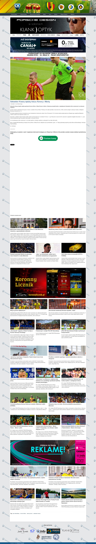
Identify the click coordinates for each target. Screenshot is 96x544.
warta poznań (29, 513)
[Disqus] (48, 162)
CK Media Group (83, 543)
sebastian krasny (36, 513)
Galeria (55, 14)
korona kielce (23, 513)
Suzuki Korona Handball (35, 14)
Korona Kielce (14, 14)
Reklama (72, 14)
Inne (50, 14)
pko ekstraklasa (16, 513)
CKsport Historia (64, 14)
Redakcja (22, 543)
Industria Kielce (23, 14)
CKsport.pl (18, 543)
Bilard (44, 14)
